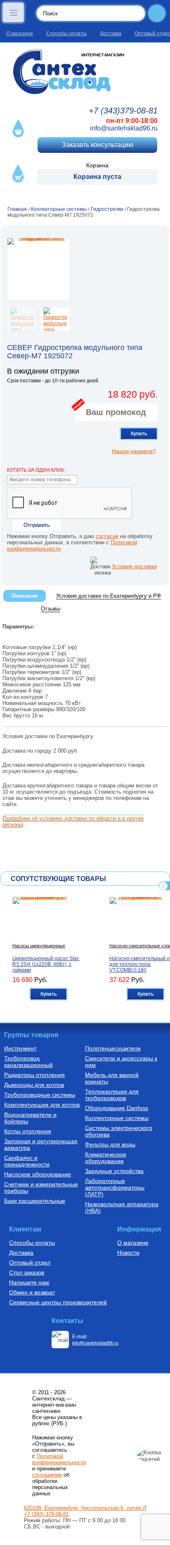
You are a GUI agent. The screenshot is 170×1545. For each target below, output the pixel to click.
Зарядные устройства (114, 1171)
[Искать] (157, 13)
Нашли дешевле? (134, 451)
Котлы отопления (27, 1131)
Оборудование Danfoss (116, 1108)
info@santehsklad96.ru (124, 128)
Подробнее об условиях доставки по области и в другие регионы (73, 821)
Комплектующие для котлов (42, 1104)
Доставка (110, 33)
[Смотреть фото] (38, 269)
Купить (139, 434)
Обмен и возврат (32, 1292)
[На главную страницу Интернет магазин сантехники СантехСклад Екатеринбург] (85, 72)
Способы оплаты (66, 33)
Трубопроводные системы (39, 1094)
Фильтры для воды (110, 1144)
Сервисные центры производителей (58, 1302)
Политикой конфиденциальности (59, 1459)
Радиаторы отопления (34, 1075)
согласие (107, 536)
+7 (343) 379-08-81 (46, 1514)
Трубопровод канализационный (28, 1061)
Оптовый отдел (29, 1262)
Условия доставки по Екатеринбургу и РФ (108, 596)
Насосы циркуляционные (38, 945)
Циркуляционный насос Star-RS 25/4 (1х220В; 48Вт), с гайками (46, 964)
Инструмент (20, 1048)
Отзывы (50, 609)
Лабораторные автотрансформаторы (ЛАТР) (114, 1187)
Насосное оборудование (37, 1174)
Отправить (37, 525)
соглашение (47, 1475)
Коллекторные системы (117, 1118)
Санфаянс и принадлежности (27, 1161)
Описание (25, 596)
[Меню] (13, 12)
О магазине (19, 33)
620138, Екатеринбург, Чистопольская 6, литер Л (85, 1508)
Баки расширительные (34, 1200)
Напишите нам (29, 1282)
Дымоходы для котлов (34, 1085)
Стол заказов (26, 1272)
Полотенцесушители (113, 1048)
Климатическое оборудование (105, 1157)
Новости (128, 1252)
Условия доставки (134, 566)
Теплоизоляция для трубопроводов (112, 1094)
